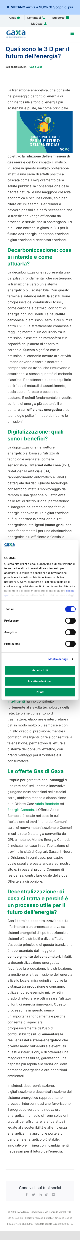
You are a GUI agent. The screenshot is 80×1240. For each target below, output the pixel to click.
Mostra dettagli (58, 659)
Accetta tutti (40, 670)
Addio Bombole (47, 804)
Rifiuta (40, 692)
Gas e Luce (35, 66)
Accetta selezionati (40, 681)
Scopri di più (63, 7)
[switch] (70, 621)
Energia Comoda (20, 810)
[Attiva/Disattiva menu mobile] (72, 33)
